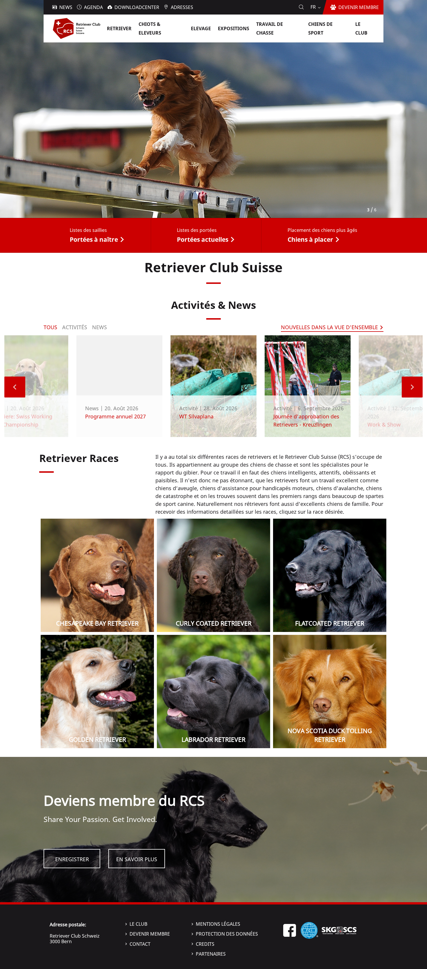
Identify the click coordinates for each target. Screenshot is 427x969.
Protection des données (227, 934)
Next (412, 387)
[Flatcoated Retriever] (329, 575)
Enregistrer (72, 859)
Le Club (138, 924)
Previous (14, 387)
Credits (205, 944)
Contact (140, 944)
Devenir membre (150, 934)
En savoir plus (136, 859)
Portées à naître (94, 239)
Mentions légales (218, 924)
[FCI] (309, 930)
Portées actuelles (202, 239)
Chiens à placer (310, 239)
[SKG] (339, 930)
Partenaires (211, 954)
